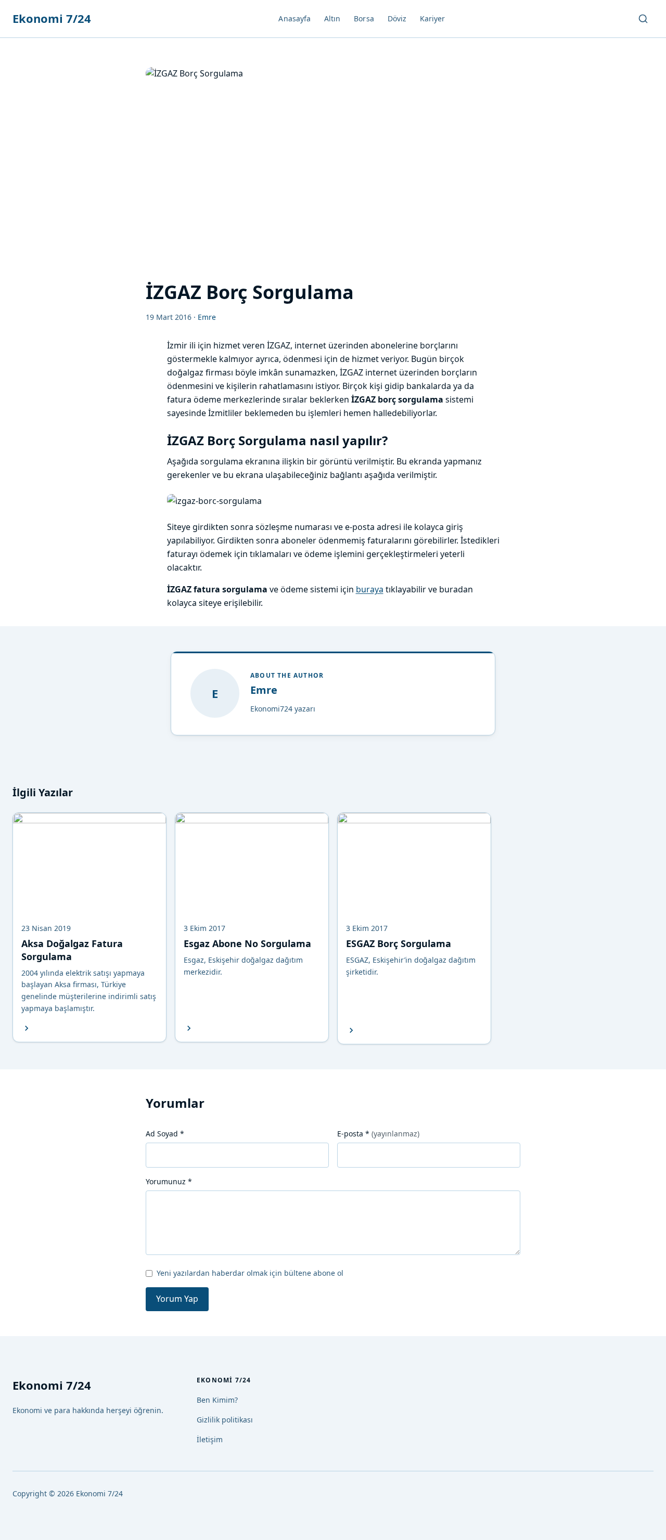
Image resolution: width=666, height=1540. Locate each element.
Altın (332, 18)
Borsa (364, 18)
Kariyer (432, 18)
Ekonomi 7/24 (51, 18)
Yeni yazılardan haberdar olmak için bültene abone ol (250, 1273)
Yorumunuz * (169, 1181)
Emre (263, 690)
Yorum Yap (177, 1298)
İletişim (210, 1439)
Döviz (397, 18)
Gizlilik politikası (225, 1420)
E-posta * (378, 1133)
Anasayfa (294, 18)
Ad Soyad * (165, 1133)
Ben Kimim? (217, 1400)
